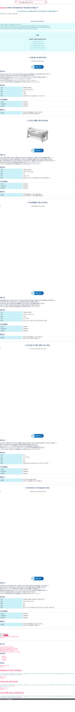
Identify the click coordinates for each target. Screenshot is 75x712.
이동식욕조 (16, 636)
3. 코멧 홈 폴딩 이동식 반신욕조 (37, 45)
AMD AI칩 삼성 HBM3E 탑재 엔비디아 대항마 (9, 649)
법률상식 (4, 656)
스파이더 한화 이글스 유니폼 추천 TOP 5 (12, 693)
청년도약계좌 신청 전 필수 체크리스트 (7, 650)
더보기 (21, 674)
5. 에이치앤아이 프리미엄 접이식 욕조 (37, 49)
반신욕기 (9, 636)
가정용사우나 (4, 636)
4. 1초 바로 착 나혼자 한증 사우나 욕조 (37, 47)
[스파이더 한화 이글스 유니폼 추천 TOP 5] (4, 687)
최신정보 (4, 660)
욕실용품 (12, 636)
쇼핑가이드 (6, 635)
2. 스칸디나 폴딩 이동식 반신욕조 (37, 43)
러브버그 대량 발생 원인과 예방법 (6, 646)
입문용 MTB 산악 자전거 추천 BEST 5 (11, 670)
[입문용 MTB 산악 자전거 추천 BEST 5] (4, 665)
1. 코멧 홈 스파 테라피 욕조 (37, 41)
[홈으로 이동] (16, 2)
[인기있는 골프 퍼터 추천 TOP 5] (3, 676)
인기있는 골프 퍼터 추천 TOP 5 (9, 681)
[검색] (46, 2)
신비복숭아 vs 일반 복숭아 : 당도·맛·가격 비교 (9, 648)
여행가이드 (4, 658)
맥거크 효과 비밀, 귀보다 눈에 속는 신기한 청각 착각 (10, 651)
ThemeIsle (9, 699)
